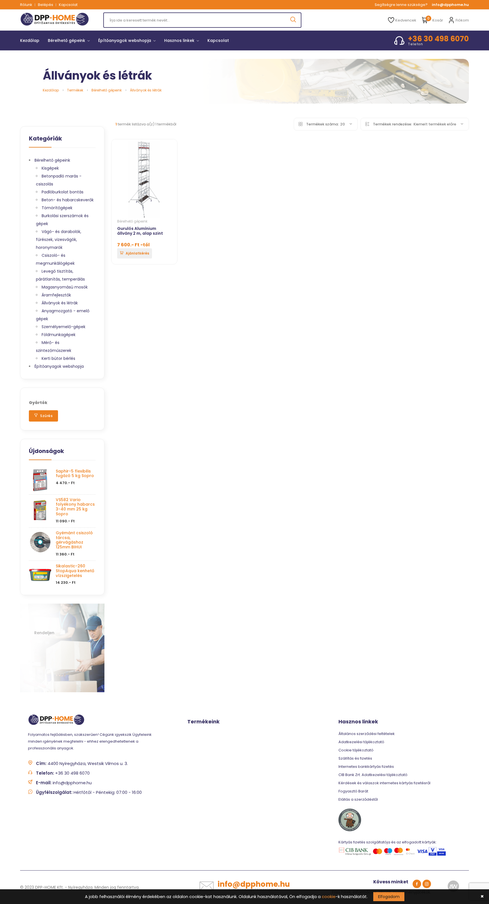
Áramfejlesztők (56, 295)
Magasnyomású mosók (65, 287)
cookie (329, 896)
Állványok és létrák (146, 90)
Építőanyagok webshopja (125, 40)
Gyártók (38, 402)
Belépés (45, 5)
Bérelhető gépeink (67, 40)
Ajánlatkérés (137, 253)
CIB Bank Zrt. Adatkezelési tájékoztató (373, 774)
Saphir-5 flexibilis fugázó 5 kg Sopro (75, 473)
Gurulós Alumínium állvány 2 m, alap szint (140, 231)
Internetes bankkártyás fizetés (366, 766)
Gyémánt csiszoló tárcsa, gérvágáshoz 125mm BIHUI (74, 540)
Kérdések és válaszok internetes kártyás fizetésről (384, 783)
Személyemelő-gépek (63, 327)
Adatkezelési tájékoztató (361, 742)
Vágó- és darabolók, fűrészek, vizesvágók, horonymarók (58, 239)
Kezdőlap (29, 40)
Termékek (75, 90)
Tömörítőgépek (57, 208)
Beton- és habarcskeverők (68, 200)
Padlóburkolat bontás (62, 192)
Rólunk (26, 5)
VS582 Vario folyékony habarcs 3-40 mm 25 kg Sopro (75, 507)
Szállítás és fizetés (355, 758)
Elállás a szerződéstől (358, 799)
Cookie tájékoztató (356, 750)
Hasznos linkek (180, 40)
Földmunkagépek (59, 334)
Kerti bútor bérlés (58, 358)
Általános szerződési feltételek (366, 733)
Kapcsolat (68, 5)
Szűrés (46, 415)
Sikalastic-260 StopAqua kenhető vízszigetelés (75, 570)
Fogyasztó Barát (353, 791)
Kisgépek (50, 168)
